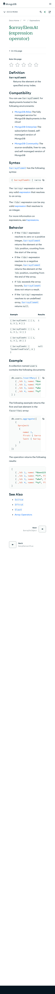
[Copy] (43, 180)
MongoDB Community (26, 143)
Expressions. (32, 220)
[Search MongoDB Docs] (41, 12)
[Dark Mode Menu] (50, 12)
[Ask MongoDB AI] (45, 12)
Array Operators (23, 514)
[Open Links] (50, 4)
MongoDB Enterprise (25, 126)
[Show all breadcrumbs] (24, 20)
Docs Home (14, 20)
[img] (11, 65)
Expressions (35, 20)
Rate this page (15, 59)
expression (24, 192)
